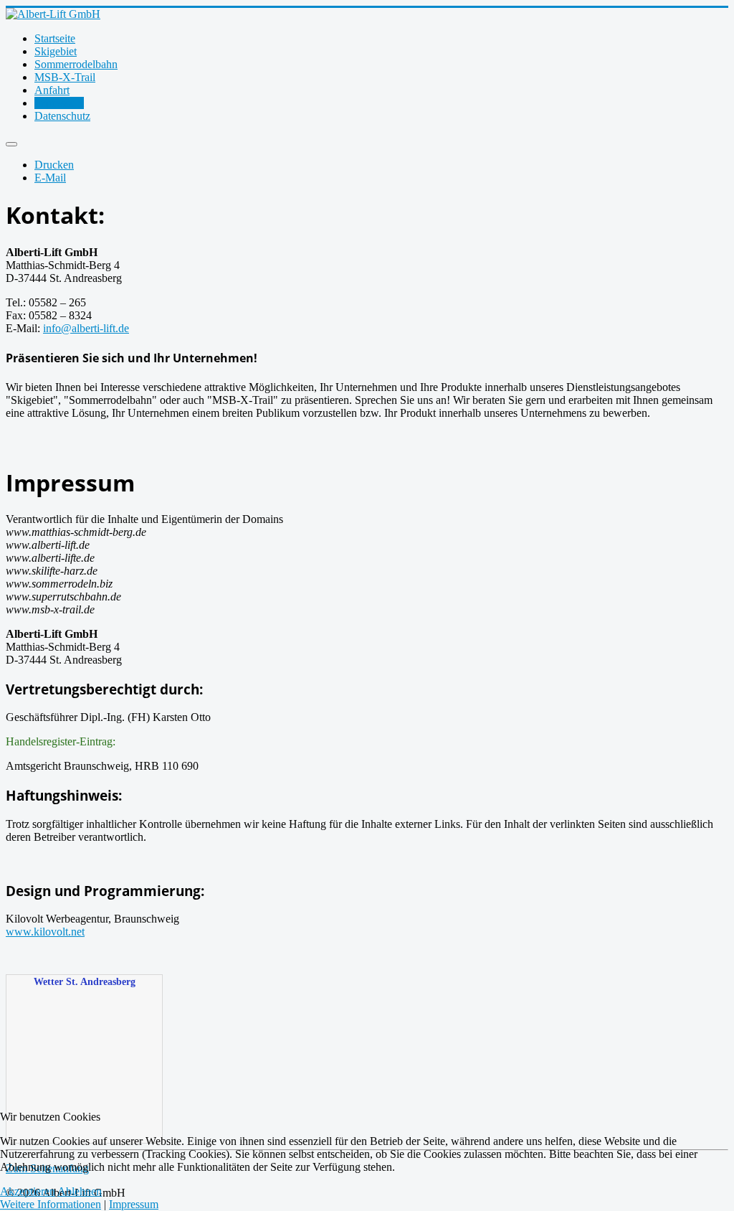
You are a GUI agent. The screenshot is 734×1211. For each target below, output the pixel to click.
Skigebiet (55, 51)
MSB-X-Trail (64, 77)
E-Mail (50, 177)
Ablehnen (79, 1191)
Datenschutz (62, 116)
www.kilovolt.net (45, 931)
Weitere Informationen (50, 1204)
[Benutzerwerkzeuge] (11, 144)
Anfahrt (52, 90)
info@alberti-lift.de (86, 328)
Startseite (54, 38)
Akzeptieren (27, 1191)
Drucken (54, 165)
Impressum (59, 103)
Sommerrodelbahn (76, 64)
